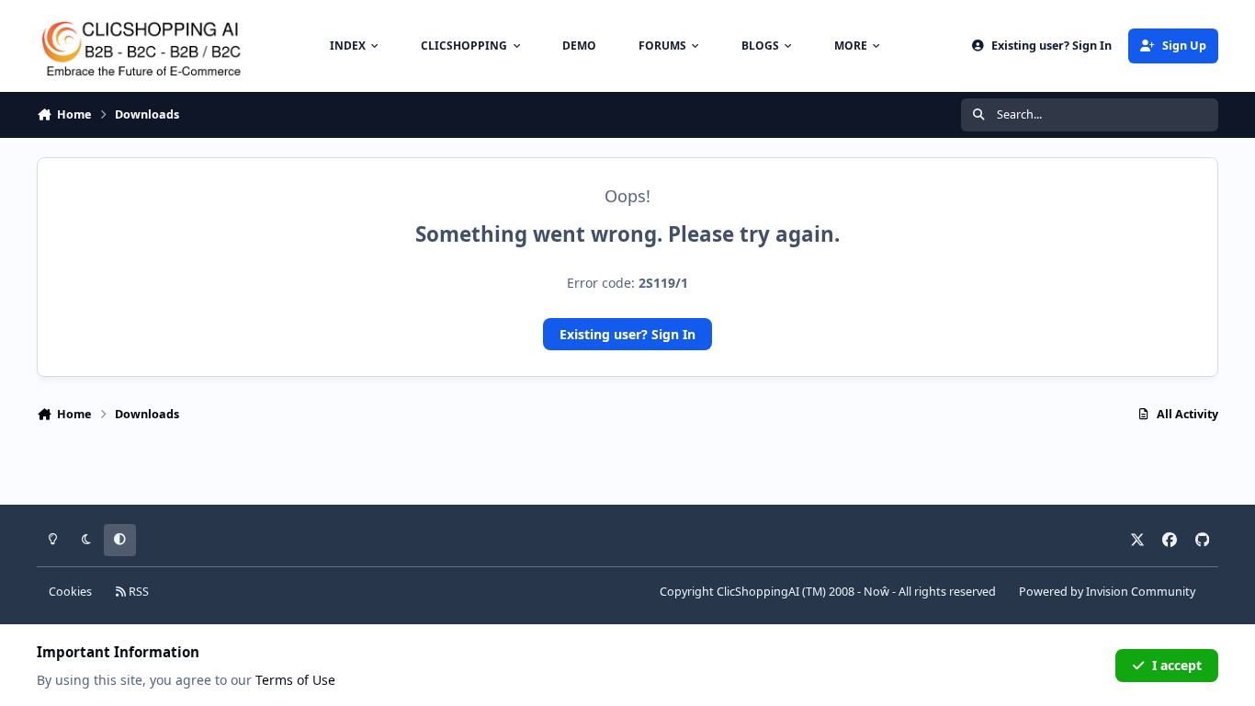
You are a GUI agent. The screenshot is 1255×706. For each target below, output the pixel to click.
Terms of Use (295, 680)
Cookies (70, 591)
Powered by (1107, 591)
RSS (137, 591)
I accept (1177, 665)
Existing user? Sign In (627, 334)
